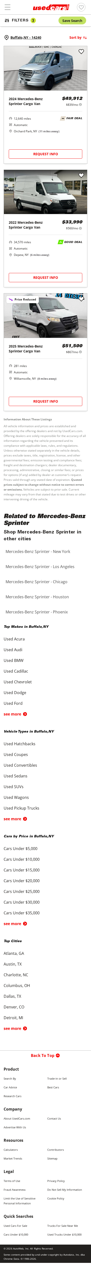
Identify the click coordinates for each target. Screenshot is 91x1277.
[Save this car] (81, 52)
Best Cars (53, 1087)
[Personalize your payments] (80, 104)
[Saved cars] (81, 7)
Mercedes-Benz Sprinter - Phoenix (37, 612)
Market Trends (13, 1158)
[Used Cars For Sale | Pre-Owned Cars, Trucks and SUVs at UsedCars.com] (51, 7)
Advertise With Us (15, 1127)
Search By (10, 1078)
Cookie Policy (55, 1198)
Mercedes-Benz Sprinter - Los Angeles (40, 566)
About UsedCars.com (17, 1118)
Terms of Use (12, 1181)
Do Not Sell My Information (64, 1189)
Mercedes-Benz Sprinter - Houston (37, 597)
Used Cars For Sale (15, 1226)
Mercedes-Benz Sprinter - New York (38, 551)
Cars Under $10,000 (16, 1234)
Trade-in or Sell (57, 1078)
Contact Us (54, 1118)
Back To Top (42, 1055)
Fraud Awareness (14, 1189)
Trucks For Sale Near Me (62, 1226)
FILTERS (23, 21)
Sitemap (52, 1158)
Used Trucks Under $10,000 (64, 1234)
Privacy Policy (56, 1181)
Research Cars (12, 1096)
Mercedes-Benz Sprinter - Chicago (36, 581)
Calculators (11, 1149)
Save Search (72, 20)
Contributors (55, 1149)
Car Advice (10, 1087)
